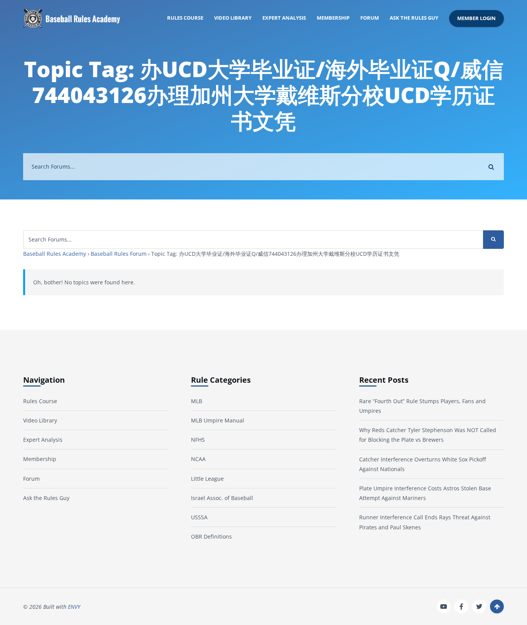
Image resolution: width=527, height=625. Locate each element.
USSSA (199, 517)
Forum (369, 18)
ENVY (74, 606)
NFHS (198, 439)
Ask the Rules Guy (414, 18)
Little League (207, 478)
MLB (196, 401)
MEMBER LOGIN (476, 18)
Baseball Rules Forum (119, 253)
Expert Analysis (284, 18)
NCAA (198, 459)
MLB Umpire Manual (217, 420)
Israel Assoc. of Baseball (222, 498)
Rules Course (185, 18)
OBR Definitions (211, 536)
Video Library (233, 18)
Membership (333, 18)
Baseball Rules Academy (54, 253)
